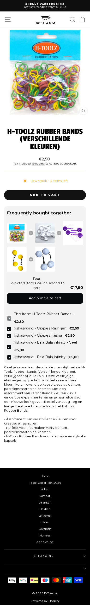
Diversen (45, 529)
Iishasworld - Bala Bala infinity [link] (40, 357)
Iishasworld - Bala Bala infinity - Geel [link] (45, 342)
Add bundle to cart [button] (45, 298)
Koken (45, 489)
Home (45, 476)
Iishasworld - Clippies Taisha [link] (38, 335)
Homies (45, 535)
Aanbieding (44, 542)
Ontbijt (45, 496)
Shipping (38, 163)
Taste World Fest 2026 (45, 482)
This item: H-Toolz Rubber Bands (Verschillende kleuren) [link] (42, 314)
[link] (17, 233)
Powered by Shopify (45, 601)
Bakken (45, 509)
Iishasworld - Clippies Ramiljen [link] (40, 328)
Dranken (45, 502)
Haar (45, 522)
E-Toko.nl (44, 555)
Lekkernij (45, 515)
